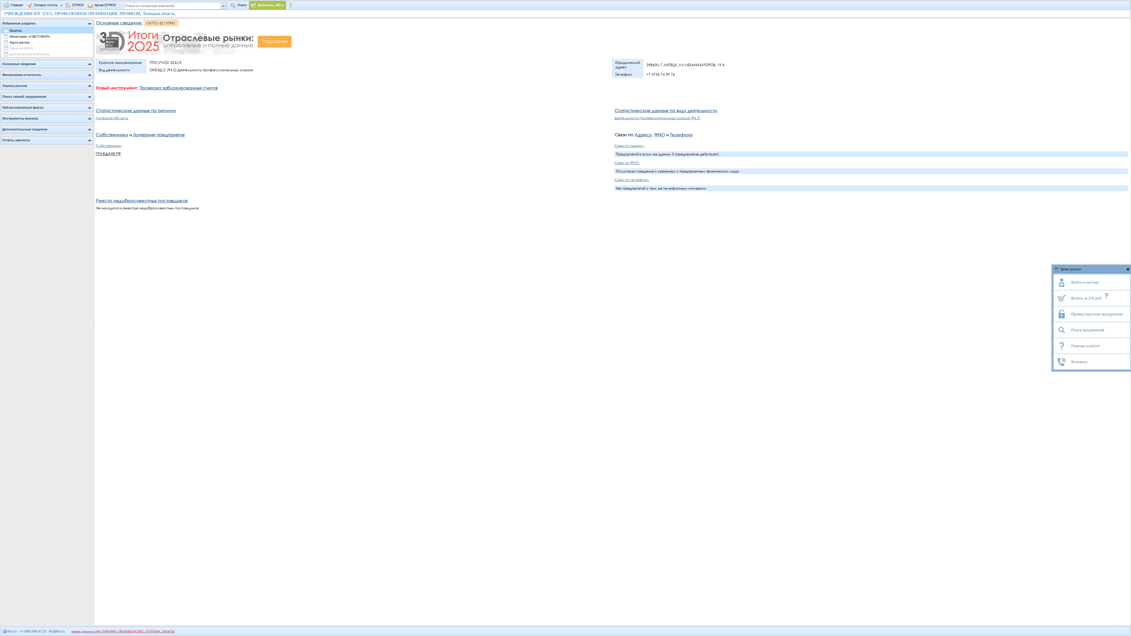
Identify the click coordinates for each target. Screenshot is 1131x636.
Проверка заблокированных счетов (178, 87)
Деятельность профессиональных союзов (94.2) (657, 118)
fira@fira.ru (57, 631)
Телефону (681, 134)
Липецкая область (112, 118)
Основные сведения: (119, 22)
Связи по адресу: (629, 145)
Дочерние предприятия (159, 134)
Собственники (112, 134)
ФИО (659, 134)
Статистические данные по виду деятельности (666, 110)
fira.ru (11, 631)
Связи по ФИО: (627, 162)
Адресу (643, 134)
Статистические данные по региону (136, 110)
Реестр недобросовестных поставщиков (142, 200)
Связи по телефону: (631, 180)
